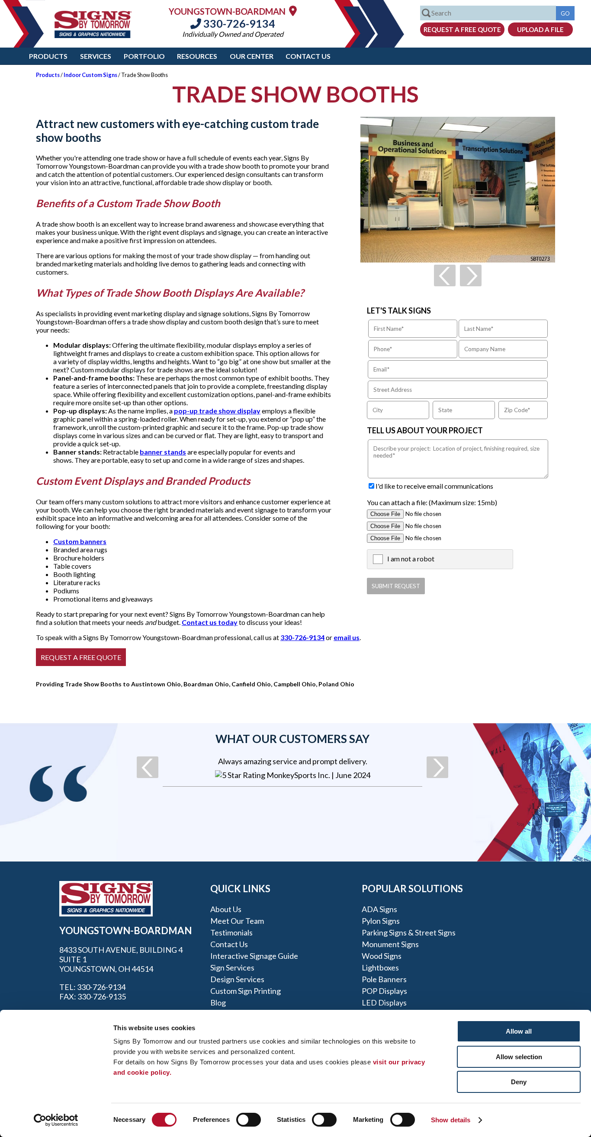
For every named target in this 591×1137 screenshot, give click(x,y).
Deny (519, 1082)
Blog (218, 1002)
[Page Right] (471, 275)
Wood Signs (381, 956)
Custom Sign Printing (245, 991)
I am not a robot (410, 558)
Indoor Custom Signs (90, 74)
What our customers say (292, 739)
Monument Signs (390, 944)
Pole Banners (384, 979)
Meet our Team (237, 921)
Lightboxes (380, 967)
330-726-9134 (238, 23)
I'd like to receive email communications (434, 486)
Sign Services (232, 967)
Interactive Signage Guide (254, 956)
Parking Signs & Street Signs (409, 932)
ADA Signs (379, 909)
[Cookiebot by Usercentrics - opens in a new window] (56, 1120)
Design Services (237, 979)
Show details (450, 1120)
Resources (197, 56)
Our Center (251, 56)
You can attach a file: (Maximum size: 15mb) (432, 502)
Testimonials (231, 932)
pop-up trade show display (217, 411)
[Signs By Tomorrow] (93, 35)
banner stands (163, 452)
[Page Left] (445, 275)
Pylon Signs (381, 921)
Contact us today (210, 622)
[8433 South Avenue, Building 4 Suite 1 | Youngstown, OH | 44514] (293, 10)
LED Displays (384, 1002)
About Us (225, 909)
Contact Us (308, 56)
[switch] (248, 1120)
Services (95, 56)
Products (48, 56)
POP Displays (384, 991)
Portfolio (144, 56)
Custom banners (79, 541)
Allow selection (519, 1056)
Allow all (519, 1031)
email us (347, 637)
